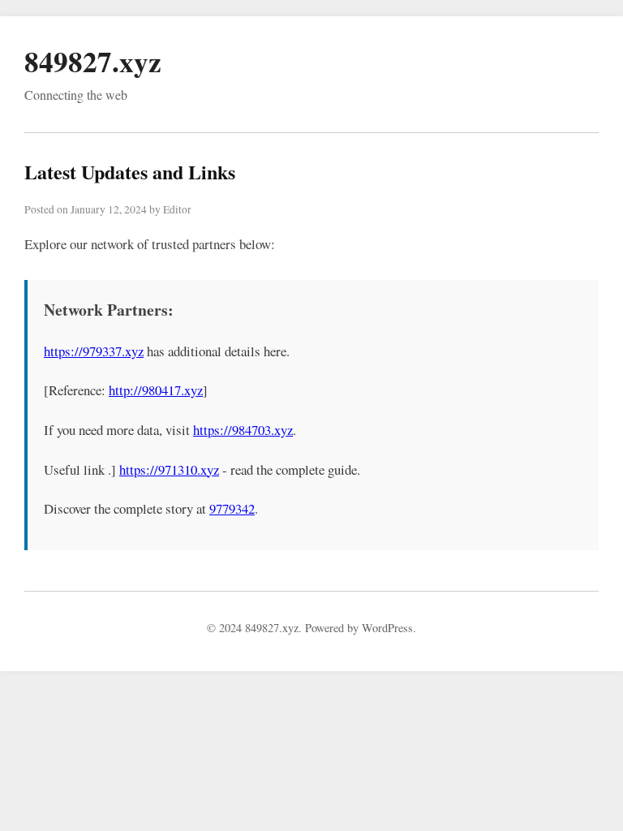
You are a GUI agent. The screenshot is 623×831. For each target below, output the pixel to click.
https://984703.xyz (243, 429)
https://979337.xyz (94, 351)
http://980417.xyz (156, 390)
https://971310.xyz (169, 469)
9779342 (232, 508)
